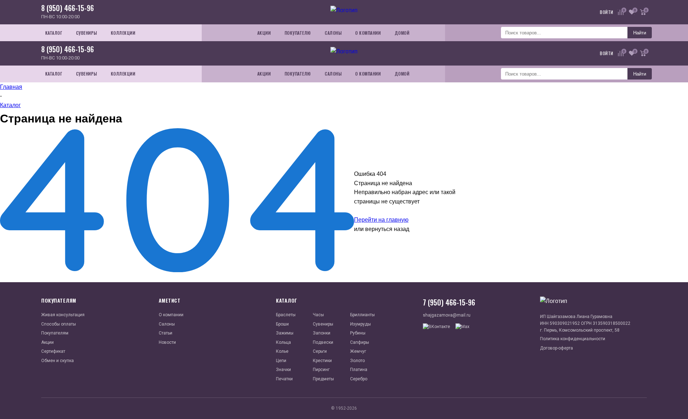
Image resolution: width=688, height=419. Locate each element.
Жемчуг (358, 351)
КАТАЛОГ (53, 33)
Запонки (321, 333)
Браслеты (286, 314)
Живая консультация (63, 314)
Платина (358, 369)
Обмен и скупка (57, 360)
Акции (47, 342)
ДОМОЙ (402, 33)
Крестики (322, 360)
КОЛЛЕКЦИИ (123, 33)
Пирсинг (321, 369)
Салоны (167, 324)
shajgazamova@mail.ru (446, 315)
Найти (639, 32)
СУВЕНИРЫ (86, 33)
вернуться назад (387, 229)
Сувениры (323, 324)
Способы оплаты (58, 324)
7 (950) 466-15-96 (449, 302)
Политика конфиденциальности (572, 338)
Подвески (323, 342)
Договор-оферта (556, 348)
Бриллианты (362, 314)
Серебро (358, 378)
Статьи (165, 333)
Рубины (358, 333)
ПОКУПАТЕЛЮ (298, 33)
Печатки (284, 378)
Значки (283, 369)
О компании (171, 314)
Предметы (323, 378)
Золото (357, 360)
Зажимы (284, 333)
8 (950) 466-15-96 (67, 8)
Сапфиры (359, 342)
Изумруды (360, 324)
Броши (282, 324)
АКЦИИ (264, 33)
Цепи (281, 360)
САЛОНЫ (333, 33)
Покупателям (54, 333)
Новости (167, 342)
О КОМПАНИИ (368, 33)
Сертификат (53, 351)
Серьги (320, 351)
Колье (282, 351)
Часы (318, 314)
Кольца (283, 342)
